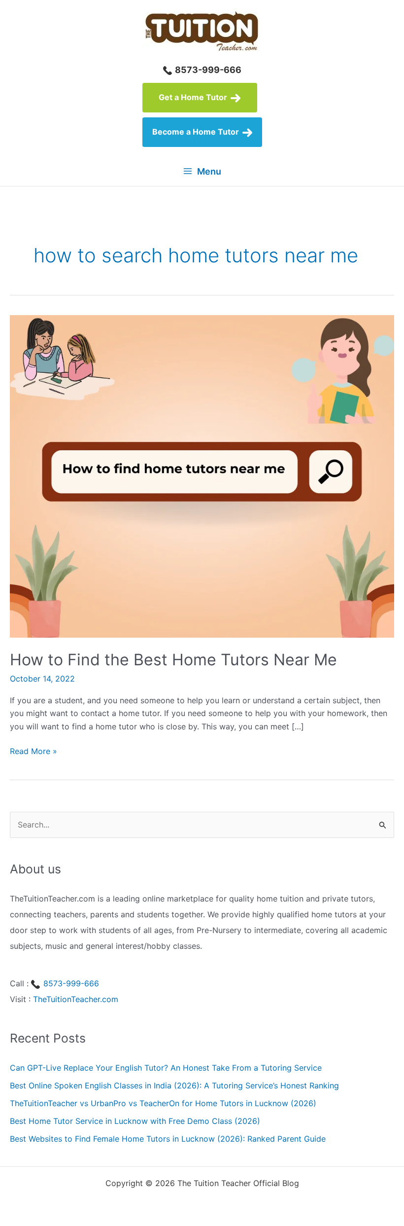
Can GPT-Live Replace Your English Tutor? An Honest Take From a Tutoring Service (166, 1068)
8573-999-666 (207, 70)
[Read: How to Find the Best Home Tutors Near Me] (202, 475)
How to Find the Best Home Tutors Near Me (173, 659)
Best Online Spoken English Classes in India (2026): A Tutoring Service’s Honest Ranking (174, 1085)
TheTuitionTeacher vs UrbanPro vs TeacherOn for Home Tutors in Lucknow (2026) (163, 1103)
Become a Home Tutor (196, 132)
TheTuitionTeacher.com (75, 999)
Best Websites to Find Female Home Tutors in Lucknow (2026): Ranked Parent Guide (168, 1139)
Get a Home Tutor (194, 97)
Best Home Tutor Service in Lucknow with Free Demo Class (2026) (135, 1121)
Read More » (33, 751)
